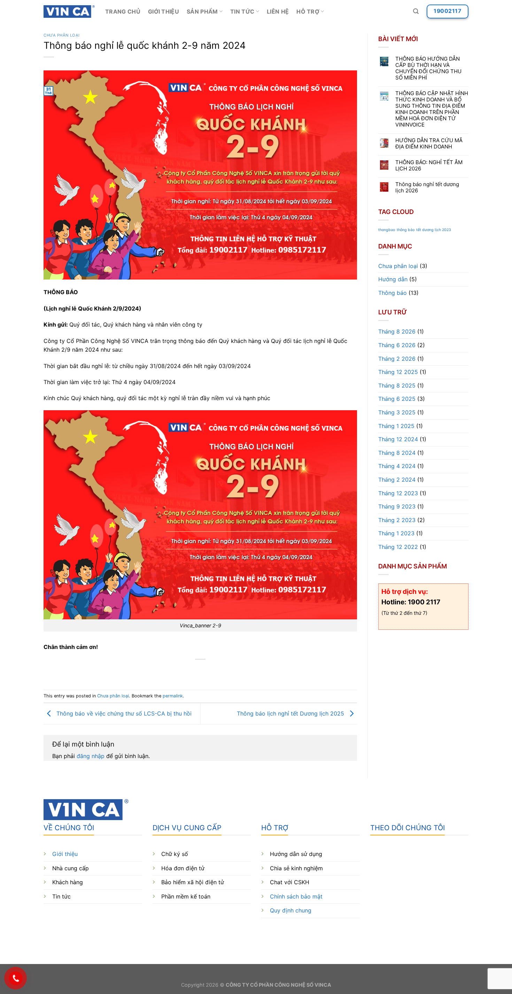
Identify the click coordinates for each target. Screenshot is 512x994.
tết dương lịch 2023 (433, 230)
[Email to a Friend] (200, 671)
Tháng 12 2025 (398, 371)
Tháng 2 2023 (397, 520)
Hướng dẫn (393, 279)
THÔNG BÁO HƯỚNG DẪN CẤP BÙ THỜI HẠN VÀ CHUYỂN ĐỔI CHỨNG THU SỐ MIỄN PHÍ (428, 68)
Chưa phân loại (62, 35)
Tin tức (242, 11)
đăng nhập (90, 755)
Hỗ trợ (307, 11)
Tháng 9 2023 (397, 506)
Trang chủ (122, 11)
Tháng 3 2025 (397, 412)
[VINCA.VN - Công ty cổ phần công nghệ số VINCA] (69, 11)
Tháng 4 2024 (397, 466)
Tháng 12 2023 (398, 493)
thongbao (386, 230)
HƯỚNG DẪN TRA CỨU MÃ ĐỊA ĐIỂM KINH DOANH (429, 143)
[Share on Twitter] (188, 671)
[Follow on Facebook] (376, 933)
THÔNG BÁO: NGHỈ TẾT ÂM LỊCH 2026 (429, 165)
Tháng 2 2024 (397, 479)
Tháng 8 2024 (397, 452)
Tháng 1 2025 (396, 425)
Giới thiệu (163, 11)
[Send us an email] (414, 933)
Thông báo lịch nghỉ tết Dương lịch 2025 (291, 713)
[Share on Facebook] (175, 671)
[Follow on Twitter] (401, 933)
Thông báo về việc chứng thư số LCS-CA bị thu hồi (123, 713)
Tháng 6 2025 (397, 399)
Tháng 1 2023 (396, 533)
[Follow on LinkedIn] (427, 933)
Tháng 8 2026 (397, 331)
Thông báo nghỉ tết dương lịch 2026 (427, 187)
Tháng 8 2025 (397, 385)
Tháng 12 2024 (398, 439)
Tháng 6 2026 (397, 345)
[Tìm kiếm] (416, 11)
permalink (173, 695)
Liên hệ (278, 11)
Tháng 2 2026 (397, 358)
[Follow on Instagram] (389, 933)
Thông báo (392, 292)
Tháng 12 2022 (398, 546)
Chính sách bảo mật (296, 896)
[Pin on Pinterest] (213, 671)
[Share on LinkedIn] (226, 671)
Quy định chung (290, 910)
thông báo (405, 230)
